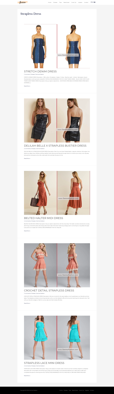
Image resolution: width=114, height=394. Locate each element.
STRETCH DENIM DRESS (40, 71)
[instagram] (93, 2)
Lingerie (80, 2)
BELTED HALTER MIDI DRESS (43, 218)
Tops (60, 2)
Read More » (27, 86)
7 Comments (27, 293)
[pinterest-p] (91, 2)
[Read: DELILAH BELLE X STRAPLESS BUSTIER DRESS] (57, 120)
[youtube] (95, 2)
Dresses (55, 2)
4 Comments (27, 221)
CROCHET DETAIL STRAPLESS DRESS (49, 290)
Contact (86, 2)
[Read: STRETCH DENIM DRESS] (57, 46)
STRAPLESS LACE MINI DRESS (44, 363)
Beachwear (66, 2)
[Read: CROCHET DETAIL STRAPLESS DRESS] (57, 265)
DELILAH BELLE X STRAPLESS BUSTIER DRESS (55, 145)
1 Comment (27, 74)
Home (49, 2)
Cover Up (73, 2)
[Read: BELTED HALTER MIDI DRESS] (57, 192)
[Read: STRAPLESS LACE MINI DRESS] (57, 337)
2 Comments (27, 148)
